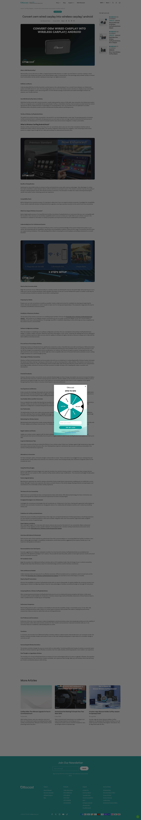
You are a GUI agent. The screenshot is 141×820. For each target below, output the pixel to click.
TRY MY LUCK (70, 427)
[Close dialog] (85, 386)
